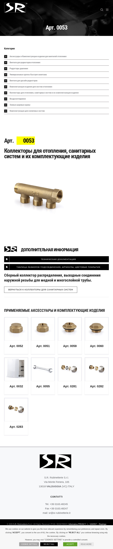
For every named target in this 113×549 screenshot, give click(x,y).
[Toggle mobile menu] (107, 9)
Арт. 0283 (16, 410)
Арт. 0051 (43, 329)
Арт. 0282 (97, 369)
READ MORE (86, 544)
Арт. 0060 (97, 329)
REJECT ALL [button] (49, 544)
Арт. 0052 (16, 329)
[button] (56, 56)
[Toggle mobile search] (101, 9)
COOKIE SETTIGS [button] (29, 544)
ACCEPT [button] (70, 544)
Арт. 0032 (16, 369)
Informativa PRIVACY (77, 524)
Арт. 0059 (70, 329)
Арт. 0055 (43, 369)
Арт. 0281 (70, 369)
